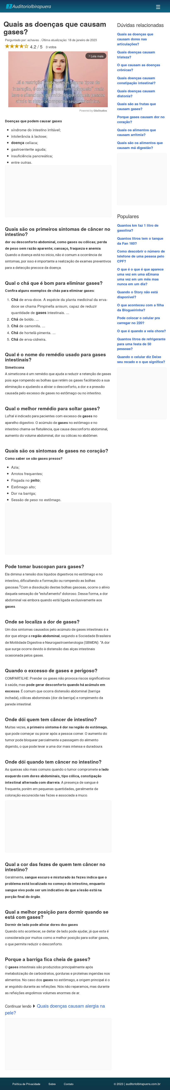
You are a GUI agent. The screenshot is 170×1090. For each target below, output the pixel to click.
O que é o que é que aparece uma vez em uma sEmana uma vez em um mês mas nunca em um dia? (140, 276)
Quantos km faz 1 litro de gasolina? (137, 228)
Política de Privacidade (26, 1084)
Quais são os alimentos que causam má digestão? (140, 145)
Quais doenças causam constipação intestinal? (136, 80)
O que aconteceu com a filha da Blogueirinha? (140, 307)
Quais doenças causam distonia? (136, 93)
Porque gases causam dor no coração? (141, 119)
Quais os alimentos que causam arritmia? (136, 132)
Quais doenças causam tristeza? (136, 54)
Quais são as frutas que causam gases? (136, 106)
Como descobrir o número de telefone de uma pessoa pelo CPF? (141, 256)
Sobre (52, 1084)
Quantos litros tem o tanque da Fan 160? (140, 241)
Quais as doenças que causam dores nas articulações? (135, 38)
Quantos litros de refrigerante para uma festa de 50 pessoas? (141, 343)
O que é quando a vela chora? (141, 330)
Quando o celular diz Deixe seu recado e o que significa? (141, 359)
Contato (68, 1084)
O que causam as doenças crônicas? (138, 67)
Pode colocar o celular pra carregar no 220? (138, 320)
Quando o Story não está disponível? (137, 294)
